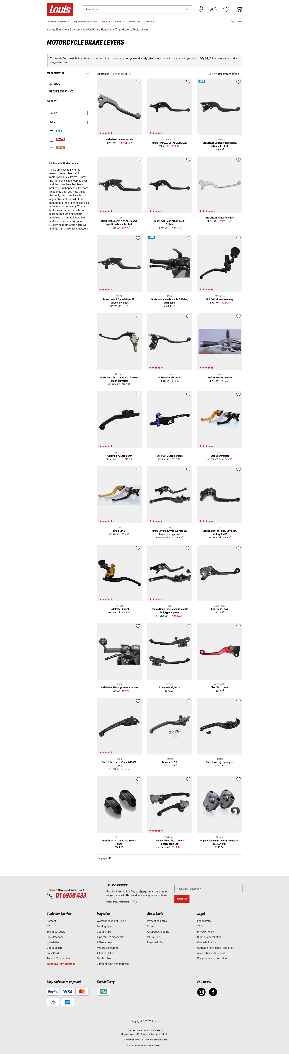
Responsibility (155, 942)
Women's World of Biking (111, 921)
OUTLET (61, 147)
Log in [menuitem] (239, 21)
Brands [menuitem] (119, 21)
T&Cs (200, 926)
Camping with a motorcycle (113, 963)
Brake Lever (119, 531)
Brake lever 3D (169, 762)
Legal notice (204, 921)
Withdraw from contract (61, 963)
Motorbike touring (107, 947)
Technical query (56, 931)
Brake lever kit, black (169, 687)
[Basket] (239, 9)
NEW (59, 131)
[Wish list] (226, 9)
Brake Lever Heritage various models (119, 687)
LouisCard (53, 953)
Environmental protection (212, 958)
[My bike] (213, 9)
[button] (188, 9)
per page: (118, 74)
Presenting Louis (157, 921)
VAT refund (153, 937)
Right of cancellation (209, 937)
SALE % (60, 139)
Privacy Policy (205, 931)
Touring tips (104, 926)
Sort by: (212, 74)
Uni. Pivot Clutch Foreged (170, 456)
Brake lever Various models (220, 217)
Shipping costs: (128, 1034)
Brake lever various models (119, 139)
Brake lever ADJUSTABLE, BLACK (169, 142)
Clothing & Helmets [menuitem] (58, 21)
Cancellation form (207, 942)
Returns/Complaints (58, 958)
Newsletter (53, 942)
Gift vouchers (54, 947)
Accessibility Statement (211, 953)
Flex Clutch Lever (219, 687)
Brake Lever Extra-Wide (220, 377)
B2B (49, 926)
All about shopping (158, 931)
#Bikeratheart (105, 942)
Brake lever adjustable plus (219, 762)
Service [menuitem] (149, 21)
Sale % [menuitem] (106, 21)
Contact (51, 921)
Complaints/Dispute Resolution (215, 947)
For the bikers (105, 958)
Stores (151, 926)
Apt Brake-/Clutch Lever (119, 456)
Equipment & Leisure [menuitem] (85, 21)
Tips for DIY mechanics (110, 937)
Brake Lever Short (220, 456)
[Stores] (201, 9)
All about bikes (105, 953)
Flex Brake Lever (219, 609)
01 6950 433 (70, 895)
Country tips (104, 931)
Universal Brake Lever (169, 377)
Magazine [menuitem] (134, 21)
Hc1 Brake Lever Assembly (219, 299)
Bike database (55, 937)
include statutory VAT (145, 1030)
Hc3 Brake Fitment (119, 609)
